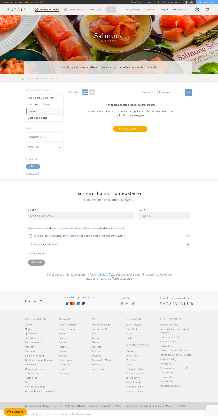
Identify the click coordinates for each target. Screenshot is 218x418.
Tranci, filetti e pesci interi (41, 98)
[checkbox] (30, 236)
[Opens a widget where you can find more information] (15, 412)
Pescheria (55, 78)
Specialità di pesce (37, 118)
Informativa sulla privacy (69, 228)
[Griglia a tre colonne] (85, 92)
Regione (33, 147)
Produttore (36, 137)
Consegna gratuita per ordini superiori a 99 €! (23, 2)
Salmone (32, 111)
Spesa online (41, 78)
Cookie (88, 228)
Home (28, 78)
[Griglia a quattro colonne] (92, 92)
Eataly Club (107, 274)
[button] (197, 9)
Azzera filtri (32, 173)
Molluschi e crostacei (39, 104)
